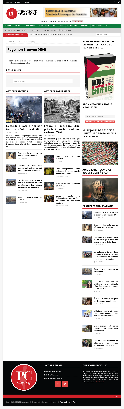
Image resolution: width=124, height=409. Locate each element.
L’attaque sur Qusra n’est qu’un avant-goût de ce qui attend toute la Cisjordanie (30, 167)
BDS (54, 26)
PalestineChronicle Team (68, 402)
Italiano (28, 2)
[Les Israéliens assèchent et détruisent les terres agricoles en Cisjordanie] (87, 343)
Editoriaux (30, 26)
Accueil (8, 26)
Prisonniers (97, 26)
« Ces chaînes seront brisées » (17, 30)
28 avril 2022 (61, 188)
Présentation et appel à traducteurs (56, 30)
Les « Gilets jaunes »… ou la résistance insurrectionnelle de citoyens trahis (68, 171)
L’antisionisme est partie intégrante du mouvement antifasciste (106, 328)
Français (8, 2)
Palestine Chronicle (51, 375)
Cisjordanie (72, 26)
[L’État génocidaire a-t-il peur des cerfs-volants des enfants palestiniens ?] (87, 313)
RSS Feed (115, 396)
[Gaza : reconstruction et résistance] (11, 200)
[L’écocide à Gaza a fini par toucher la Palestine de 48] (24, 109)
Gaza (62, 26)
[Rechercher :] (108, 35)
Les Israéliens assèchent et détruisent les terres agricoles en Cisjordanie (106, 343)
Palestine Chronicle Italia (53, 378)
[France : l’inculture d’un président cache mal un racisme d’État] (62, 109)
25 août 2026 (99, 318)
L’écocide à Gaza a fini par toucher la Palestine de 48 (24, 127)
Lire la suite (100, 382)
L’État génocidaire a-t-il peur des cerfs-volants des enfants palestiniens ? (106, 313)
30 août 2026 (23, 158)
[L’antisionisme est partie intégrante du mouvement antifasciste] (87, 328)
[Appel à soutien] (81, 16)
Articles (19, 26)
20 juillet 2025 (61, 161)
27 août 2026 (23, 202)
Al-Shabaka (44, 26)
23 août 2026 (99, 348)
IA (107, 26)
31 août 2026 (12, 132)
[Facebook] (114, 2)
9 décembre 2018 (62, 176)
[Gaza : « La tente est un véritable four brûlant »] (11, 155)
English (18, 2)
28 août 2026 (23, 190)
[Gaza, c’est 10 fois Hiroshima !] (49, 158)
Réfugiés (85, 26)
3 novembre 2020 (62, 206)
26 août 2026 (99, 291)
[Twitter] (119, 2)
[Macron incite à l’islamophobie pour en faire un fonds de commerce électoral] (49, 198)
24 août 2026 (99, 333)
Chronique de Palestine (52, 371)
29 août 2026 (23, 173)
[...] (10, 146)
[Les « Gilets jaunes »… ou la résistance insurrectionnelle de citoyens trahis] (49, 171)
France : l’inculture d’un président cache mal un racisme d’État (62, 129)
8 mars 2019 (50, 135)
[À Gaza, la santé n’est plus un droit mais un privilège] (87, 301)
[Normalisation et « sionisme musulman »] (49, 186)
